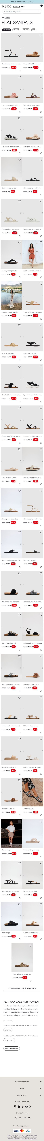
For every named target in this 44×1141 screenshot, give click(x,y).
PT (25, 1118)
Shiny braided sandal (30, 726)
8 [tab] (11, 200)
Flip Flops (9, 1040)
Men (23, 6)
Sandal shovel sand (9, 767)
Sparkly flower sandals (10, 519)
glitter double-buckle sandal (33, 602)
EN (29, 1118)
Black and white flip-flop (10, 684)
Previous (3, 47)
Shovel (16, 30)
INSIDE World (22, 1095)
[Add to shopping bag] (19, 70)
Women (16, 6)
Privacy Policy (11, 1137)
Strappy (26, 30)
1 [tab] (3, 35)
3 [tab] (5, 35)
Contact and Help (22, 1082)
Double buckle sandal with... (23, 974)
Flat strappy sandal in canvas (12, 64)
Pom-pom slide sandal (31, 684)
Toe (33, 30)
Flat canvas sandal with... (32, 188)
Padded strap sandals (31, 850)
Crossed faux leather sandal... (12, 229)
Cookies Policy (20, 1137)
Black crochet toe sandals (11, 560)
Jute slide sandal (8, 353)
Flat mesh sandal (29, 560)
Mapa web (33, 1138)
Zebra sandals (28, 809)
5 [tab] (7, 118)
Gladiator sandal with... (31, 933)
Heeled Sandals (11, 1048)
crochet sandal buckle (10, 312)
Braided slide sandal (9, 188)
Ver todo (6, 30)
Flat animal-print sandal (31, 105)
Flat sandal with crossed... (11, 147)
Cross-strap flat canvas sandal (12, 436)
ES (20, 1118)
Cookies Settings (31, 1137)
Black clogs (6, 933)
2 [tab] (4, 35)
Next (19, 47)
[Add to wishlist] (19, 35)
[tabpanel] (22, 957)
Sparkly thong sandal (9, 271)
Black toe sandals (29, 353)
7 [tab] (10, 118)
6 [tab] (8, 118)
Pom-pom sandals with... (10, 105)
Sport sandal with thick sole (33, 395)
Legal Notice (25, 1138)
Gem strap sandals (30, 891)
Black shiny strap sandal (10, 891)
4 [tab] (6, 35)
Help (22, 1088)
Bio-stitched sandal (9, 643)
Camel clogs (6, 850)
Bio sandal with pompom (32, 64)
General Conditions (14, 1138)
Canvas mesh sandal (9, 478)
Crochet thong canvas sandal (12, 395)
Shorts (8, 1030)
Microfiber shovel (8, 809)
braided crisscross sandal (32, 767)
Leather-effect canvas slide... (12, 726)
